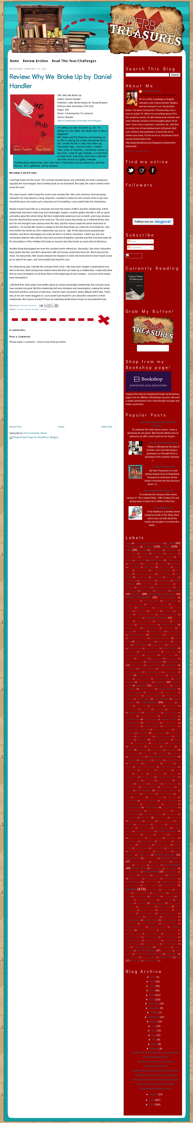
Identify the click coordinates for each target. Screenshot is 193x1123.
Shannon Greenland (168, 913)
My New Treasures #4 (163, 466)
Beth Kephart (146, 591)
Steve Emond (171, 934)
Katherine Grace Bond (167, 777)
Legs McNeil (131, 818)
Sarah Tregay (147, 910)
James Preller (132, 709)
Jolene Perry (147, 753)
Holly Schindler (161, 699)
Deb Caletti (131, 652)
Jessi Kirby (142, 740)
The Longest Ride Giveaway (158, 490)
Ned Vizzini (141, 865)
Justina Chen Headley (146, 767)
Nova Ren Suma (133, 872)
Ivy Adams (169, 702)
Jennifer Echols (133, 723)
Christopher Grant (151, 628)
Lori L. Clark (159, 824)
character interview (156, 617)
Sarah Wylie (164, 910)
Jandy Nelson (174, 709)
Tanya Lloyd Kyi (151, 944)
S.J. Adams (169, 896)
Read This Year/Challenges (74, 61)
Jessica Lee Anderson (160, 740)
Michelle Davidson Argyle (140, 851)
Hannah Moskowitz (167, 689)
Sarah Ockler (164, 906)
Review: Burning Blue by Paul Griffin (155, 1084)
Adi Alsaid (144, 553)
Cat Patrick (167, 611)
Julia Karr (158, 760)
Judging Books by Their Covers (162, 756)
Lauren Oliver (151, 807)
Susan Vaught (150, 937)
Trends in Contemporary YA (148, 954)
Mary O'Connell (155, 838)
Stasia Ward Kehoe (149, 923)
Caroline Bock (162, 608)
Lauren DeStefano (169, 801)
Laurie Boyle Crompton (159, 811)
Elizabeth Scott (173, 662)
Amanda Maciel (173, 560)
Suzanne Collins (133, 940)
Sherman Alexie (170, 917)
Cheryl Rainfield (144, 621)
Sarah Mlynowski (146, 907)
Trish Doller (171, 954)
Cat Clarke (154, 611)
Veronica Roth (165, 957)
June (154, 1030)
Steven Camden (133, 937)
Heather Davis (170, 692)
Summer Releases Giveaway (163, 442)
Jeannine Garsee (148, 716)
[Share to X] (53, 306)
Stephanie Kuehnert (135, 927)
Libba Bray (175, 818)
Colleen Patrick (173, 631)
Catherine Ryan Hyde (167, 614)
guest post (141, 685)
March (154, 1044)
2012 (152, 1100)
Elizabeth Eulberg (155, 662)
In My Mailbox (148, 702)
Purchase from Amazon (89, 120)
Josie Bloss (162, 753)
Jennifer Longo (132, 726)
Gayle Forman (142, 679)
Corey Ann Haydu (137, 635)
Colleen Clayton (157, 631)
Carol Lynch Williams (157, 604)
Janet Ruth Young (153, 713)
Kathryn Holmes (133, 780)
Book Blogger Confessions (161, 594)
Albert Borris (157, 553)
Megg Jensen (164, 841)
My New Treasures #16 (156, 1066)
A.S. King (142, 550)
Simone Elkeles (133, 920)
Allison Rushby (165, 557)
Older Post (106, 426)
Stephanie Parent (158, 927)
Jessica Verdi (174, 743)
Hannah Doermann (29, 305)
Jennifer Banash (169, 716)
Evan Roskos (171, 672)
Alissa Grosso (148, 557)
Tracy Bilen (166, 951)
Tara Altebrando (170, 944)
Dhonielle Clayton (133, 655)
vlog (178, 957)
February (154, 1048)
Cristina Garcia (163, 642)
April (154, 1039)
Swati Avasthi (171, 940)
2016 (152, 986)
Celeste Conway (133, 618)
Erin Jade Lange (133, 672)
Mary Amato (175, 835)
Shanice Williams (146, 913)
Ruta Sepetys (140, 896)
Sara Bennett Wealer (146, 900)
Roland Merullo (159, 893)
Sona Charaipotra (169, 920)
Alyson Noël (140, 560)
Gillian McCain (144, 682)
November (154, 1008)
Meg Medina (131, 841)
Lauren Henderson (151, 804)
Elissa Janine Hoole (134, 662)
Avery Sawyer (165, 584)
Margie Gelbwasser (167, 831)
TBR (127, 947)
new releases (172, 864)
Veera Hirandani (149, 957)
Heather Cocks (153, 692)
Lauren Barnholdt (148, 801)
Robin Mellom (152, 890)
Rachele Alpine (170, 879)
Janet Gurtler (135, 712)
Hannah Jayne (147, 689)
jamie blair (146, 709)
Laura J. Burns (155, 797)
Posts (133, 241)
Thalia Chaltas (163, 947)
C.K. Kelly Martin (151, 601)
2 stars (20, 309)
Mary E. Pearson (136, 838)
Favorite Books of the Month (151, 675)
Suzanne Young (152, 940)
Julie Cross (168, 763)
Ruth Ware (155, 896)
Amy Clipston (149, 564)
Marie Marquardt (133, 835)
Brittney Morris (132, 601)
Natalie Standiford (160, 862)
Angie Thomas (141, 570)
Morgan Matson (133, 858)
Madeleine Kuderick (144, 831)
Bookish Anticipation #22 (155, 1057)
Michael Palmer (141, 848)
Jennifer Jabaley (170, 723)
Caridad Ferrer (170, 601)
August (154, 1021)
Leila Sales (145, 817)
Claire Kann (141, 631)
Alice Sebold (131, 557)
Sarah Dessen (157, 903)
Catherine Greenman (145, 614)
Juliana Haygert (173, 760)
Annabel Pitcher (165, 574)
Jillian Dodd (168, 746)
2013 (152, 999)
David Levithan (170, 648)
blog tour (135, 593)
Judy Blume (131, 760)
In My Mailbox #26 (163, 508)
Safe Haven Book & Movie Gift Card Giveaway (155, 1079)
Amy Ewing (175, 564)
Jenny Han (143, 733)
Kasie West (140, 774)
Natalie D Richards (139, 862)
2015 (152, 990)
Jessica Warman (136, 746)
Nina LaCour (171, 868)
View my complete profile (138, 151)
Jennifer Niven (170, 726)
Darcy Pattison (152, 648)
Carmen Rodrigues (134, 604)
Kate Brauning (147, 777)
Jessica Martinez (141, 743)
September (154, 1017)
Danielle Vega (135, 648)
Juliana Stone (135, 763)
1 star (128, 543)
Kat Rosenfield (156, 774)
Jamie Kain (159, 709)
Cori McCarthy (156, 635)
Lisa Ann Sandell (165, 821)
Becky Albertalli (143, 587)
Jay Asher (130, 716)
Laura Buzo (139, 797)
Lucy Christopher (162, 828)
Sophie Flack (131, 923)
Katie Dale (149, 780)
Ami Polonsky (134, 564)
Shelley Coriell (152, 917)
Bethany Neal (162, 591)
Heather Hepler (133, 696)
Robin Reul (167, 890)
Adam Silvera (171, 550)
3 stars (148, 546)
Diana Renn (151, 655)
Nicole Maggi (156, 868)
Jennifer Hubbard (151, 723)
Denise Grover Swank (150, 652)
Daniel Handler (32, 309)
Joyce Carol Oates (137, 757)
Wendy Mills (135, 961)
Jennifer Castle (150, 719)
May (154, 1035)
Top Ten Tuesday (146, 950)
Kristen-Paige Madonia (166, 790)
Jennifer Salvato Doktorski (137, 730)
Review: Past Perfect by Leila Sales (156, 1061)
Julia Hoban (145, 760)
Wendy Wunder (150, 961)
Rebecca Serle (169, 885)
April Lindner (171, 577)
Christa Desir (162, 621)
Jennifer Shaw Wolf (162, 730)
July (154, 1026)
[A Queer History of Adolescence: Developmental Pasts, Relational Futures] (135, 299)
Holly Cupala (143, 699)
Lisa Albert (150, 821)
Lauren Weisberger (134, 811)
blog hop (175, 590)
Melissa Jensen (162, 845)
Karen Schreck (164, 770)
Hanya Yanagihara (134, 692)
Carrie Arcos (141, 611)
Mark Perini (148, 835)
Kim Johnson (132, 787)
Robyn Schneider (141, 893)
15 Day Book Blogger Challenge (149, 543)
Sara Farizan (166, 900)
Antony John (142, 577)
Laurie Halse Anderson (152, 814)
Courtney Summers (160, 638)
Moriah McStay (150, 858)
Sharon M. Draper (134, 917)
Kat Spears (172, 774)
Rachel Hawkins (152, 879)
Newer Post (15, 426)
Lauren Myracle (133, 807)
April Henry (157, 577)
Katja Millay (142, 784)
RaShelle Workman (169, 882)
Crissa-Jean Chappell (144, 642)
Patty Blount (131, 875)
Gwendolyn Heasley (161, 686)
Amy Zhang (164, 567)
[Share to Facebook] (56, 306)
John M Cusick (132, 753)
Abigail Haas (156, 550)
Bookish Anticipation (138, 597)
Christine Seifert (133, 628)
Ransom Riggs (150, 882)
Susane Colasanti (169, 937)
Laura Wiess (131, 801)
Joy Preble (175, 753)
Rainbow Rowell (133, 882)
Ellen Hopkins (171, 665)
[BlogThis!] (49, 306)
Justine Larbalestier (168, 767)
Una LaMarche (132, 957)
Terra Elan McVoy (143, 947)
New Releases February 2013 (155, 1088)
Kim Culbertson (170, 784)
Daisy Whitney (140, 645)
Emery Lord (131, 669)
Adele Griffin (131, 553)
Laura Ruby (172, 797)
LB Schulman (171, 814)
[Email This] (46, 306)
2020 (152, 981)
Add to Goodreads (66, 120)
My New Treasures (170, 858)
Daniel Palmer (174, 645)
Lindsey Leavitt (135, 821)
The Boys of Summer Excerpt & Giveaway (156, 1075)
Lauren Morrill (171, 804)
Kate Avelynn (131, 777)
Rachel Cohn (174, 875)
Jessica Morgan (158, 743)
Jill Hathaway (153, 746)
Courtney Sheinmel (137, 638)
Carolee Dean (144, 608)
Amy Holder (134, 567)
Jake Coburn (156, 706)
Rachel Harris (135, 879)
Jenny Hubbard (158, 733)
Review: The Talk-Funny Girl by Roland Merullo (156, 1052)
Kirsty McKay (167, 787)
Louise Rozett (144, 828)
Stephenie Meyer (133, 934)
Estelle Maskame (153, 672)
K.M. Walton (131, 770)
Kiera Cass (155, 784)
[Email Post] (41, 305)
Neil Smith (154, 865)
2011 (152, 1104)
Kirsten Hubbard (149, 787)
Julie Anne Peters (152, 763)
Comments (136, 247)
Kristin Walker (149, 794)
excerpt (129, 675)
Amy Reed (149, 567)
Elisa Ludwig (171, 658)
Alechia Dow (171, 553)
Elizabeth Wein (136, 665)
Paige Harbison (170, 872)
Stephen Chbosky (146, 930)
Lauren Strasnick (169, 807)
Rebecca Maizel (151, 885)
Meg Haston (171, 838)
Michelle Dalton (173, 848)
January (153, 1094)
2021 (153, 977)
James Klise (171, 706)
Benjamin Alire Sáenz (163, 587)
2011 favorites (132, 547)
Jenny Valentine (144, 736)
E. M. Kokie (142, 658)
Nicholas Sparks (139, 868)
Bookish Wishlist (168, 597)
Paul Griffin (144, 875)
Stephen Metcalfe (168, 930)
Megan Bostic (147, 841)
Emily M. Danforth (147, 669)
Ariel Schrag (131, 581)
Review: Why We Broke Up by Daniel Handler (155, 1070)
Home (14, 61)
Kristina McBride (166, 794)
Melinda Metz (145, 845)
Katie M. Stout (165, 780)
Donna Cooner (167, 655)
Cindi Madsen (168, 628)
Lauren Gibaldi (132, 804)
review (43, 309)
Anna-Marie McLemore (145, 574)
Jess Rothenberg (163, 736)
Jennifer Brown (133, 719)
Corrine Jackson (173, 635)
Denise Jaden (170, 652)
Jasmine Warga (170, 713)
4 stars (165, 546)
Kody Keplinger (143, 790)
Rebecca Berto (132, 885)
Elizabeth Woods (153, 665)
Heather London (153, 696)
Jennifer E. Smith (169, 719)
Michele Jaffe (157, 848)
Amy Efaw (163, 564)
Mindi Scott (144, 855)
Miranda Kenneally (165, 854)
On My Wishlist (151, 871)
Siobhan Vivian (151, 920)
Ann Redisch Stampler (162, 570)
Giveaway (160, 682)
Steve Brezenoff (153, 934)
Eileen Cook (156, 658)
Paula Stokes (159, 875)
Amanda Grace (156, 560)
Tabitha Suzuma (133, 944)
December (154, 1003)
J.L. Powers (141, 706)
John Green (171, 750)
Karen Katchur (147, 770)
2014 (152, 995)
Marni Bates (161, 835)
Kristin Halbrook (132, 794)
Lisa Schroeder (143, 824)
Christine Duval (168, 624)
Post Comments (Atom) (35, 433)
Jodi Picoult (142, 750)
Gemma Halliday (162, 679)
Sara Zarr (141, 903)
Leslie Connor (161, 818)
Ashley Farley (164, 581)
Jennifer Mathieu (151, 726)
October (154, 1012)
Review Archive (35, 61)
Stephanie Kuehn (169, 923)
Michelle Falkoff (163, 851)
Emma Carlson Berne (168, 669)
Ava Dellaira (147, 584)
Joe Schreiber (157, 750)
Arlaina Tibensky (147, 581)
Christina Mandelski (147, 625)
